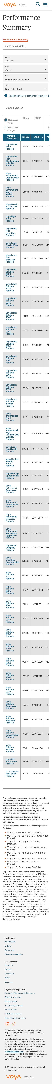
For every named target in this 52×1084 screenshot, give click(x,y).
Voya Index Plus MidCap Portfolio (12, 245)
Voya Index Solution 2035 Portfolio (11, 287)
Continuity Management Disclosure (20, 993)
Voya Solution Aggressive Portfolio (11, 705)
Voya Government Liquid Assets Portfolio (12, 176)
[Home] (15, 9)
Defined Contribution (14, 954)
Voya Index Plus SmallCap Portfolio (11, 258)
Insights (8, 946)
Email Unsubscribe (13, 997)
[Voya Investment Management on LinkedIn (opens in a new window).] (7, 1023)
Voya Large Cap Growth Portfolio (11, 449)
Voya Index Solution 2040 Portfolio (11, 301)
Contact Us (9, 974)
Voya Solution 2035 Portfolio (10, 590)
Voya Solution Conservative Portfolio (12, 734)
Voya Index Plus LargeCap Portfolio (11, 232)
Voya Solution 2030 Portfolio (10, 575)
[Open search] (38, 4)
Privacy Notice (11, 1001)
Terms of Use (10, 1010)
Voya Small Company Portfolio (11, 547)
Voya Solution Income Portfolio (10, 748)
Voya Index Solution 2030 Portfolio (11, 273)
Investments (10, 942)
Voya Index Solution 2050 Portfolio (11, 330)
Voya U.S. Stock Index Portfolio (11, 761)
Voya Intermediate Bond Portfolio (12, 417)
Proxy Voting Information (15, 1018)
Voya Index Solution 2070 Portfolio (11, 388)
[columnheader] (12, 137)
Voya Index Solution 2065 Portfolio (11, 374)
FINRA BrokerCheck (13, 1014)
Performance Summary (15, 39)
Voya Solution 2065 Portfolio (10, 676)
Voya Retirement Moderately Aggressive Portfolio (11, 533)
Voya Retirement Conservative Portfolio (12, 503)
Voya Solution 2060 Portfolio (10, 662)
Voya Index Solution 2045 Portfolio (11, 316)
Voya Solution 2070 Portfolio (10, 690)
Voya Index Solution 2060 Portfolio (11, 359)
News (7, 978)
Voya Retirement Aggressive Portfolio (11, 489)
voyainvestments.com (14, 1051)
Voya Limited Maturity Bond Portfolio (12, 462)
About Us (9, 965)
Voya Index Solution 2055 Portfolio (11, 345)
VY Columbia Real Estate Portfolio (12, 773)
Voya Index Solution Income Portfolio (11, 402)
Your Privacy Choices (14, 1006)
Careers (8, 969)
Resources (9, 950)
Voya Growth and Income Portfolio (12, 206)
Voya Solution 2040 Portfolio (10, 604)
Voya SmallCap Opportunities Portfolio (12, 561)
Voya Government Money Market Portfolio (12, 192)
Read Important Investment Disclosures (27, 96)
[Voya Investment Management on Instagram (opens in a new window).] (13, 1023)
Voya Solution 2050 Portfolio (10, 633)
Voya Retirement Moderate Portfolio (11, 518)
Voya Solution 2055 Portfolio (10, 647)
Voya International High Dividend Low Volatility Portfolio (12, 434)
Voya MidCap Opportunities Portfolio (12, 475)
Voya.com (9, 982)
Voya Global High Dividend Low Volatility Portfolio (12, 161)
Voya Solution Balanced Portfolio (10, 719)
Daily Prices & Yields (14, 46)
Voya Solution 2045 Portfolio (10, 618)
